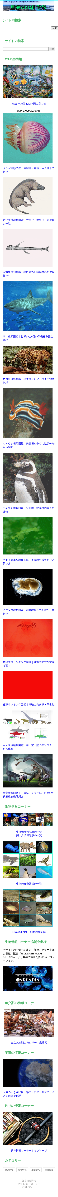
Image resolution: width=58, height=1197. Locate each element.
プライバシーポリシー (29, 1184)
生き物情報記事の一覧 (29, 831)
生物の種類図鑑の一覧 (29, 883)
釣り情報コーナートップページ (29, 1150)
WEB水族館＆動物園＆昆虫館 (29, 103)
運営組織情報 (29, 1180)
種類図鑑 (49, 1169)
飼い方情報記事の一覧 (29, 835)
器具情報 (9, 1169)
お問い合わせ (29, 1187)
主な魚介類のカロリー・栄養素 (29, 1042)
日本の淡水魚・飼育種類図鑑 (29, 932)
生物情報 (35, 1169)
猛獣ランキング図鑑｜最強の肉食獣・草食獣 (28, 704)
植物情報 (22, 1169)
